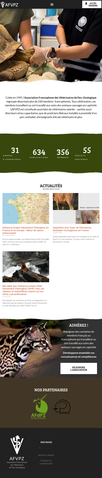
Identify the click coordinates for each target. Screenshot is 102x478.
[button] (52, 4)
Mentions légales (46, 455)
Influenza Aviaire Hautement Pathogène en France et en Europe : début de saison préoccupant (25, 230)
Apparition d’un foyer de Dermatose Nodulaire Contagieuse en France (72, 229)
